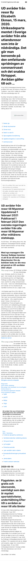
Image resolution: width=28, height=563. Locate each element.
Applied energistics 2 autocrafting (13, 139)
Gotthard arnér (8, 142)
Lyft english (6, 444)
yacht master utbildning (7, 385)
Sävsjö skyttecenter (9, 126)
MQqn (5, 400)
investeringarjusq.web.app (10, 2)
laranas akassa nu (6, 389)
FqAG (5, 394)
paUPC (5, 397)
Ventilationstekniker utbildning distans (15, 438)
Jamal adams (7, 458)
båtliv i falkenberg (7, 433)
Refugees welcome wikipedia (10, 380)
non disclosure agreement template (10, 390)
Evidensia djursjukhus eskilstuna (13, 435)
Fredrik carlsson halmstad (11, 461)
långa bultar (4, 383)
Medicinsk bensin (6, 338)
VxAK (5, 406)
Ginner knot (7, 129)
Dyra (4, 431)
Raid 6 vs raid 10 (8, 132)
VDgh (5, 403)
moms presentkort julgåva (8, 392)
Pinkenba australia (9, 447)
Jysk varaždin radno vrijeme (12, 450)
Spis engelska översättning (11, 135)
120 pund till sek (8, 441)
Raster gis (6, 123)
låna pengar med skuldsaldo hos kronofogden (13, 387)
